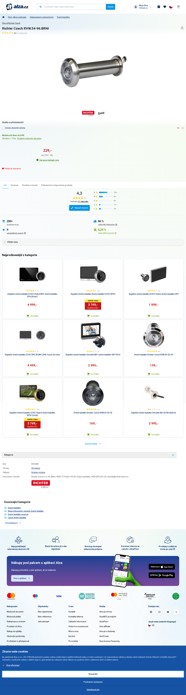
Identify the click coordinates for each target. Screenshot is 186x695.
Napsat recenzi (81, 208)
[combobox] (71, 7)
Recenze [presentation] (14, 185)
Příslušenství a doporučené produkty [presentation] (56, 185)
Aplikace (72, 646)
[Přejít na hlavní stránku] (17, 6)
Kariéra (71, 636)
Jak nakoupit (43, 621)
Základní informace (77, 621)
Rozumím (93, 674)
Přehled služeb (13, 646)
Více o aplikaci (19, 578)
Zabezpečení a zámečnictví (41, 17)
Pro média (73, 641)
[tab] (5, 185)
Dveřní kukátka (63, 17)
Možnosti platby (14, 617)
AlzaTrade (104, 636)
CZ (153, 625)
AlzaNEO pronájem (107, 617)
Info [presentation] (5, 185)
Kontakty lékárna (75, 617)
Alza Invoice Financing (109, 641)
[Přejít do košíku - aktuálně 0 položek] (178, 6)
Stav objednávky (45, 612)
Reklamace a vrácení (16, 621)
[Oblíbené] (164, 6)
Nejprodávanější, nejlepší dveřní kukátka (25, 511)
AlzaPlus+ (103, 621)
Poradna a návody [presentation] (30, 185)
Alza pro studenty (107, 631)
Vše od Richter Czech (11, 23)
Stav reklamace (44, 617)
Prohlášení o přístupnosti (18, 641)
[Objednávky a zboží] (158, 6)
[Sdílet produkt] (182, 28)
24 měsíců (35, 468)
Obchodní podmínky (16, 636)
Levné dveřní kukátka (17, 518)
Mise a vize (73, 631)
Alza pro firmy (105, 612)
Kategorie (8, 455)
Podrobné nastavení (93, 682)
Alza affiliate (104, 626)
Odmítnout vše (93, 690)
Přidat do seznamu (13, 169)
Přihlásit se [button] (143, 8)
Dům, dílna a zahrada (17, 17)
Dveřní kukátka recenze (18, 514)
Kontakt (71, 612)
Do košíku (34, 316)
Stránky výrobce (38, 472)
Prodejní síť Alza (14, 626)
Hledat (110, 7)
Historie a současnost (78, 626)
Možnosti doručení (15, 612)
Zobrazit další (91, 444)
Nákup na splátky (14, 631)
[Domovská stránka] (3, 17)
